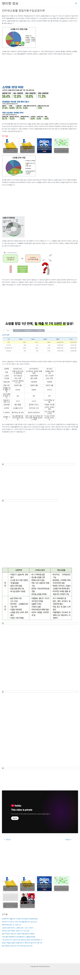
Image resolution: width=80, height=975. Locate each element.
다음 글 (68, 839)
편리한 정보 (10, 3)
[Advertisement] (40, 71)
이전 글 (7, 839)
